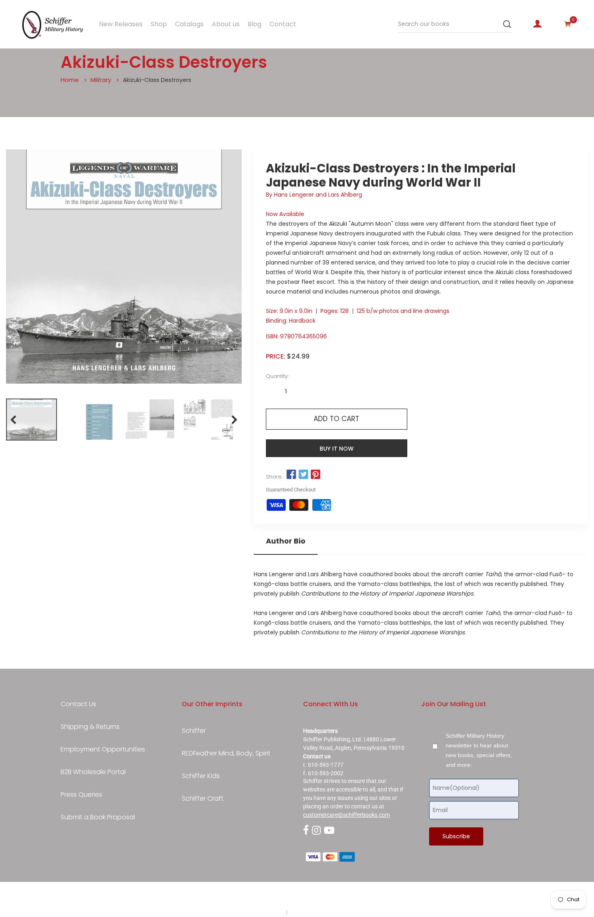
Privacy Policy (267, 912)
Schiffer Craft (202, 798)
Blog (254, 24)
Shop (159, 24)
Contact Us (78, 704)
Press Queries (81, 794)
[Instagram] (316, 831)
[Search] (507, 24)
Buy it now (337, 449)
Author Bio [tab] (285, 541)
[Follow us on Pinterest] (315, 475)
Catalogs (189, 24)
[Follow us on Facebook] (291, 475)
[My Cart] (568, 23)
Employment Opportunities (103, 749)
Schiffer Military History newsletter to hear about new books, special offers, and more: (479, 750)
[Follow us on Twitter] (303, 475)
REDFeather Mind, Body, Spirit (226, 753)
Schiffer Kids (201, 776)
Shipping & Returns (90, 727)
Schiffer (194, 731)
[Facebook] (306, 831)
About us (226, 24)
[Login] (537, 23)
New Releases (121, 24)
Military (101, 80)
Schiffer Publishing (318, 896)
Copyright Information (316, 912)
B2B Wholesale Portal (93, 772)
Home (70, 80)
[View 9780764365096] (31, 420)
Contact (283, 24)
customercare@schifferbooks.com (346, 815)
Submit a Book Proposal (98, 817)
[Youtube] (329, 831)
